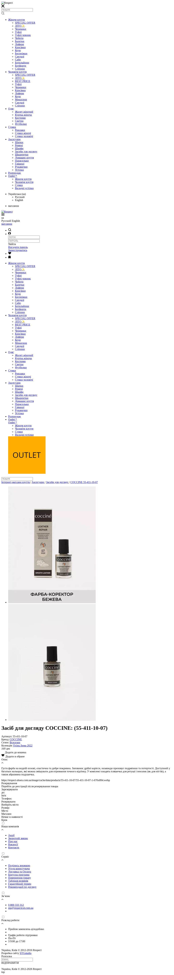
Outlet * (12, 176)
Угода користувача (19, 868)
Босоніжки (21, 53)
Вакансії (13, 844)
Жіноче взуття (16, 19)
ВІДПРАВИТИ (10, 962)
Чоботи (19, 38)
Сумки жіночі (23, 133)
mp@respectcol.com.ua (20, 908)
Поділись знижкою (19, 865)
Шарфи (19, 148)
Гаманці (19, 163)
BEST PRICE (22, 81)
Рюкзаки (20, 130)
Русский (20, 197)
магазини (6, 223)
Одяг (11, 108)
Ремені (19, 145)
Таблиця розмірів (18, 880)
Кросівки (20, 47)
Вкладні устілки (24, 188)
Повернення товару (19, 877)
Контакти (13, 847)
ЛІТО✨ (20, 25)
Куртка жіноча (23, 114)
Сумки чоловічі (24, 136)
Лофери (19, 44)
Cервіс (5, 856)
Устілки (19, 169)
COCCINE (16, 739)
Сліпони (20, 68)
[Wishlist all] (9, 253)
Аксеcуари (14, 139)
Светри (19, 120)
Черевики (20, 29)
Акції (11, 835)
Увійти (12, 244)
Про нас (13, 841)
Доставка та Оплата (19, 871)
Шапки (19, 142)
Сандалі (19, 56)
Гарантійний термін (19, 883)
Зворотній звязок (18, 838)
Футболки (21, 124)
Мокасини (21, 99)
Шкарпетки (21, 154)
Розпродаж (14, 172)
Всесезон (15, 742)
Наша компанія (10, 826)
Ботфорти (20, 65)
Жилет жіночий (24, 111)
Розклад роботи (10, 920)
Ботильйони (22, 62)
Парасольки (22, 160)
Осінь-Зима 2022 (22, 745)
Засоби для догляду (26, 151)
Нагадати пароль (18, 247)
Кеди (18, 50)
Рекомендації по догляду (22, 886)
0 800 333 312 (16, 904)
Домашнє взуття (24, 157)
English (19, 200)
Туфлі (18, 32)
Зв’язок (5, 896)
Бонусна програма (18, 874)
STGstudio (25, 953)
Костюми (20, 117)
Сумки (12, 127)
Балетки (19, 41)
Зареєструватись (17, 250)
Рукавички (21, 166)
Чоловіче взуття (17, 71)
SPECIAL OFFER (25, 22)
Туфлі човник (23, 35)
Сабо (18, 59)
